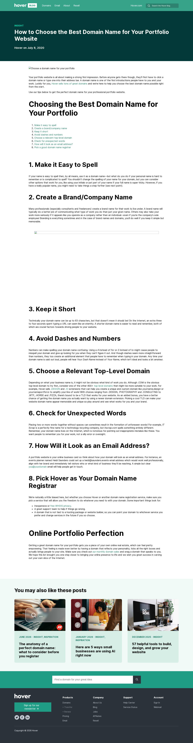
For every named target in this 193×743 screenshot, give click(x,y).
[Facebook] (22, 718)
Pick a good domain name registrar (52, 147)
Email (57, 5)
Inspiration (51, 637)
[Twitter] (17, 718)
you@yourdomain (38, 466)
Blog (95, 707)
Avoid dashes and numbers (48, 134)
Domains (46, 5)
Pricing (66, 716)
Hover (18, 47)
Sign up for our (31, 707)
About (66, 5)
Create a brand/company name (50, 128)
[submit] (149, 6)
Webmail (157, 707)
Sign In (157, 702)
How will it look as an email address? (53, 144)
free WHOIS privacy (60, 505)
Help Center (129, 702)
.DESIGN (56, 388)
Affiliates (97, 716)
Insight (19, 25)
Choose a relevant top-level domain (53, 137)
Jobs (95, 711)
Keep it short (41, 131)
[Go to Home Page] (25, 6)
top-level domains (103, 385)
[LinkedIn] (27, 718)
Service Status (130, 707)
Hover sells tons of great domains (69, 83)
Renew (67, 711)
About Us (97, 702)
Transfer (68, 707)
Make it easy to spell (45, 125)
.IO (66, 388)
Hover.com (136, 5)
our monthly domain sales (106, 551)
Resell (76, 5)
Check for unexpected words (49, 141)
